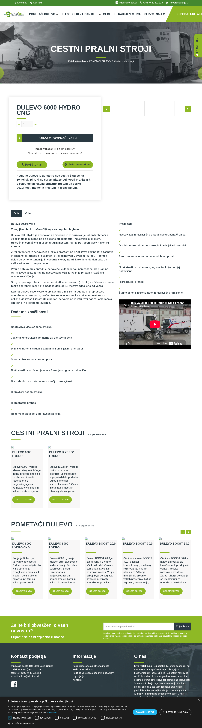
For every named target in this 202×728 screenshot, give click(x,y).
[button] (68, 724)
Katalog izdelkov (77, 61)
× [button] (198, 700)
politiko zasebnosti (158, 633)
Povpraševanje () (179, 2)
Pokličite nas (33, 164)
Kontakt (37, 2)
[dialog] (101, 712)
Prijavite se (182, 626)
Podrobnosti (52, 712)
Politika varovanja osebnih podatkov (93, 672)
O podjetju (78, 676)
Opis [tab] (17, 213)
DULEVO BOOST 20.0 (101, 543)
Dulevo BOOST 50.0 (174, 543)
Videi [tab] (28, 213)
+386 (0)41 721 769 (31, 669)
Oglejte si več (23, 500)
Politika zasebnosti (83, 669)
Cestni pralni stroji (124, 61)
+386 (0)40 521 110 (152, 2)
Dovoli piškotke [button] (145, 712)
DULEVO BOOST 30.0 (137, 543)
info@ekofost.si (127, 2)
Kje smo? (21, 2)
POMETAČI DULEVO (100, 61)
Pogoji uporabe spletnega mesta (91, 666)
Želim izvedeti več (79, 164)
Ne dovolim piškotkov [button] (175, 712)
